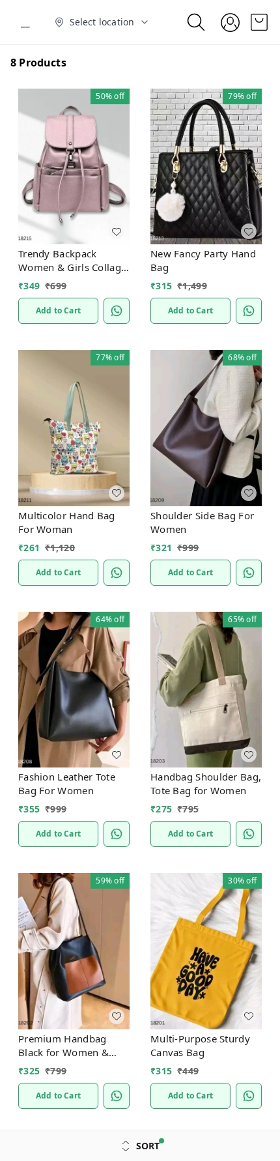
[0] (259, 22)
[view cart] (259, 22)
